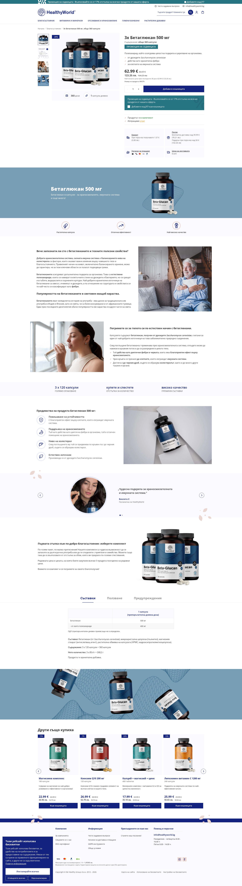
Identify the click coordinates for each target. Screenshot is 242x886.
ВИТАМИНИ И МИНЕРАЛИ (71, 20)
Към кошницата (58, 805)
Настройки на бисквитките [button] (175, 872)
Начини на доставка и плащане (102, 840)
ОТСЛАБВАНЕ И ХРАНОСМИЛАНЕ (102, 20)
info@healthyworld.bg (195, 6)
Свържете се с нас (63, 840)
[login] (196, 12)
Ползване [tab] (114, 598)
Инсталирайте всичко (28, 871)
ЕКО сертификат (62, 844)
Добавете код (195, 2)
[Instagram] (179, 859)
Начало (41, 28)
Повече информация (16, 863)
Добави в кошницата (174, 89)
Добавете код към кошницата (148, 106)
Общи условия (94, 848)
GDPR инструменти (96, 844)
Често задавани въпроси (168, 6)
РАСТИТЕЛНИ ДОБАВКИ (154, 20)
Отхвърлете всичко (16, 878)
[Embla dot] (120, 515)
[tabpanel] (121, 630)
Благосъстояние (54, 28)
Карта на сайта (128, 872)
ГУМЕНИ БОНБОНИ (130, 20)
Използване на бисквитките (149, 872)
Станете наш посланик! (131, 835)
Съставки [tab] (87, 598)
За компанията (61, 835)
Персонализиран (39, 878)
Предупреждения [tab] (148, 598)
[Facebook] (185, 859)
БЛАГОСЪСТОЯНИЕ (46, 20)
